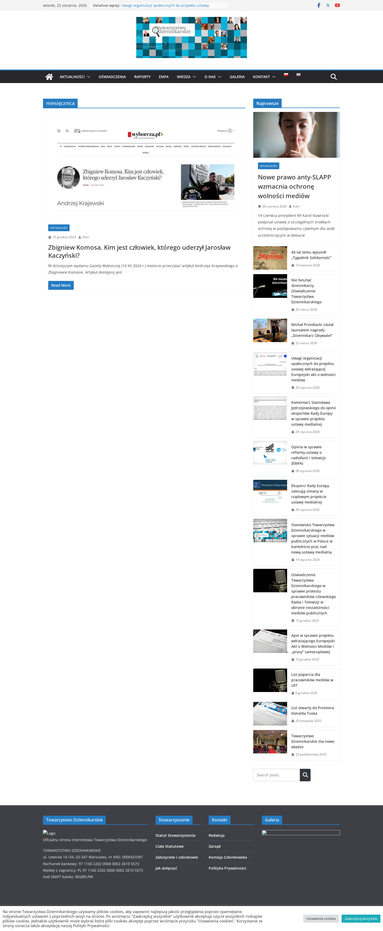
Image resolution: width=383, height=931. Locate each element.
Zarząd (215, 846)
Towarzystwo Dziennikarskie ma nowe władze (312, 741)
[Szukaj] (305, 775)
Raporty (142, 76)
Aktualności (72, 76)
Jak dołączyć (166, 868)
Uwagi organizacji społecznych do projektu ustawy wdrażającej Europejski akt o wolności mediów (165, 8)
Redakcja (217, 835)
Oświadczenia (112, 76)
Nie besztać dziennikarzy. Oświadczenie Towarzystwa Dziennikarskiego (306, 291)
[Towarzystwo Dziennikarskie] (49, 77)
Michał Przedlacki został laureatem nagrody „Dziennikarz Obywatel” (312, 330)
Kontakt (261, 76)
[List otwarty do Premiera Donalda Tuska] (270, 714)
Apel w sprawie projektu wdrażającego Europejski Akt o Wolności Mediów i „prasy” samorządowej (313, 643)
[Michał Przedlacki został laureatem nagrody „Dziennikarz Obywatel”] (270, 334)
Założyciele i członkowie (177, 857)
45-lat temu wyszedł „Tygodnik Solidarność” (311, 255)
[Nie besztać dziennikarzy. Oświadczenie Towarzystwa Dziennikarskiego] (270, 295)
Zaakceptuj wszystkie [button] (361, 918)
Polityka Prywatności (227, 868)
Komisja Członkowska (228, 857)
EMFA (164, 76)
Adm (85, 237)
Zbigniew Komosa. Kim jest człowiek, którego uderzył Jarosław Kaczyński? (139, 251)
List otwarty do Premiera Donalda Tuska (312, 710)
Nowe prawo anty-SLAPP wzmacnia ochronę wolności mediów (294, 186)
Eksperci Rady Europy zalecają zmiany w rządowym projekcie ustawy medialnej (310, 494)
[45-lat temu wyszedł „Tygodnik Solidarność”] (270, 258)
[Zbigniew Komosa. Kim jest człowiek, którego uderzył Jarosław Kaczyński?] (144, 171)
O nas (210, 76)
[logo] (49, 833)
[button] (87, 76)
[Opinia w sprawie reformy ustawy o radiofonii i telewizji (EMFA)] (270, 459)
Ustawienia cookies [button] (321, 918)
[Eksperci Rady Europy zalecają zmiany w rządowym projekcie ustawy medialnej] (270, 498)
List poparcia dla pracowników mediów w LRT (312, 680)
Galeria (237, 76)
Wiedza (183, 76)
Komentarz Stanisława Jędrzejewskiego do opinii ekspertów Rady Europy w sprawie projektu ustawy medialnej (313, 413)
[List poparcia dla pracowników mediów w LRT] (270, 684)
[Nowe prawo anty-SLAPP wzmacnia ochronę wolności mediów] (296, 135)
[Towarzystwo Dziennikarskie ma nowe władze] (270, 745)
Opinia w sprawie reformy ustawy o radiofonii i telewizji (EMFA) (308, 455)
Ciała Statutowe (170, 846)
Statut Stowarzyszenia (175, 835)
